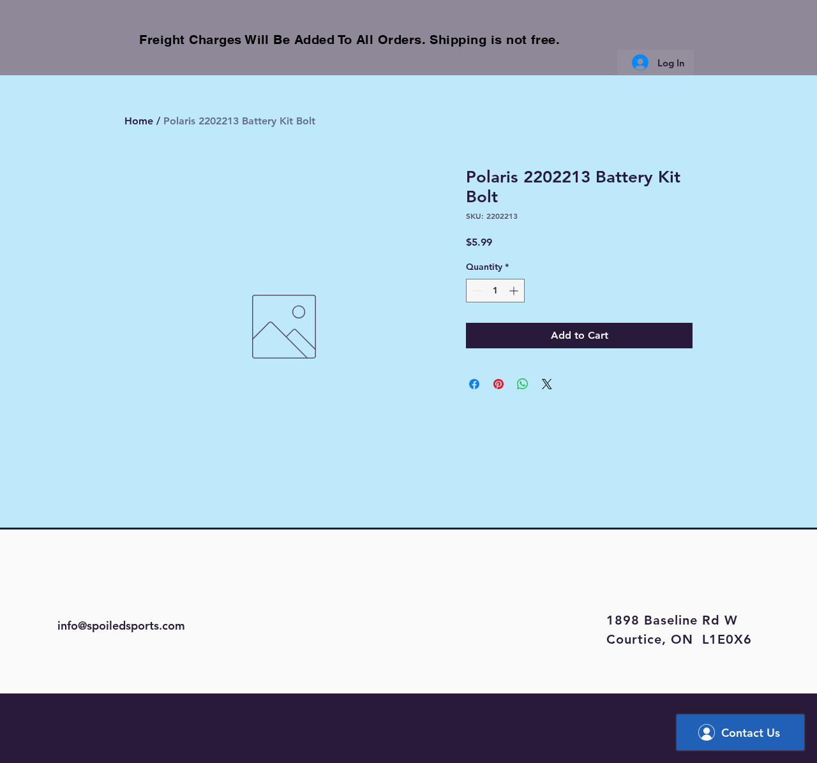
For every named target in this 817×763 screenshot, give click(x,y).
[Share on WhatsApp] (522, 384)
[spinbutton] (495, 290)
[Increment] (515, 290)
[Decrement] (476, 290)
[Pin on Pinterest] (498, 384)
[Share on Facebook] (474, 384)
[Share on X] (547, 384)
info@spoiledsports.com (121, 625)
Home (138, 121)
